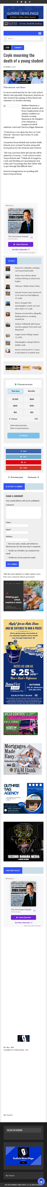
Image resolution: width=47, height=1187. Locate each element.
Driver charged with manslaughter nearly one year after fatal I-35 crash (27, 306)
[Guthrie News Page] (23, 12)
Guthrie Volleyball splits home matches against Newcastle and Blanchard (28, 327)
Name (8, 522)
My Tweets (8, 1115)
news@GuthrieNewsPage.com (16, 1050)
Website (9, 536)
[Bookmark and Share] (15, 87)
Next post (32, 477)
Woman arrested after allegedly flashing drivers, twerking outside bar (28, 316)
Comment (10, 505)
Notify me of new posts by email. (22, 557)
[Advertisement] (23, 189)
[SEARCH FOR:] (23, 38)
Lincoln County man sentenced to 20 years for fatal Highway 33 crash (28, 295)
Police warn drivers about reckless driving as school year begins (27, 278)
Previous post (17, 477)
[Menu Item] (17, 1)
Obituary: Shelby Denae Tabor (27, 286)
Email (8, 529)
